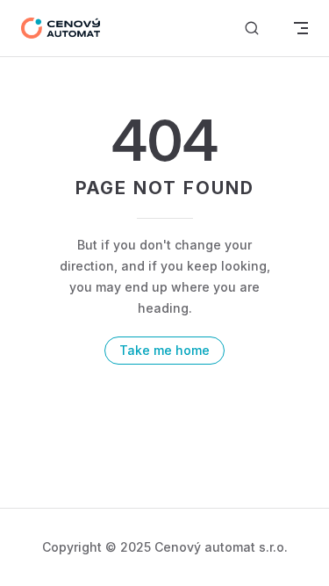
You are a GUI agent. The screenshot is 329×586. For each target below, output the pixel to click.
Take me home (164, 350)
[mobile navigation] (301, 28)
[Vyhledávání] (252, 28)
